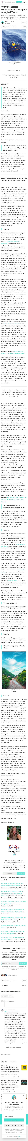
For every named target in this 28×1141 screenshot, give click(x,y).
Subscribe (19, 2)
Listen (24, 22)
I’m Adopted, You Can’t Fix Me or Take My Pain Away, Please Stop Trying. (13, 500)
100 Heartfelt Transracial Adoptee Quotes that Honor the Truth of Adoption (12, 894)
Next (23, 985)
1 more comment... (5, 1054)
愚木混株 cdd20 (16, 62)
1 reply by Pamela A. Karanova (13, 1047)
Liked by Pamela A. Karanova (11, 1011)
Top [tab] (3, 1061)
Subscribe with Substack (15, 1125)
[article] (14, 1071)
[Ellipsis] (26, 1010)
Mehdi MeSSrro (15, 690)
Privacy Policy (19, 1132)
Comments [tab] (4, 996)
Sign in (25, 2)
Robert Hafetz (12, 580)
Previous (6, 985)
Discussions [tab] (12, 1061)
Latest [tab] (6, 1061)
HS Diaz (6, 1010)
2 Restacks (14, 975)
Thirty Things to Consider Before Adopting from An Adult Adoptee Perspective (10, 1067)
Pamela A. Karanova (9, 21)
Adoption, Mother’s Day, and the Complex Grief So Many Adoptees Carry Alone (10, 1082)
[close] (23, 1095)
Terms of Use (21, 966)
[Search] (25, 1061)
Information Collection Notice (16, 968)
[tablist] (7, 996)
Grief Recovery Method (11, 324)
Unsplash (14, 63)
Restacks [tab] (11, 996)
